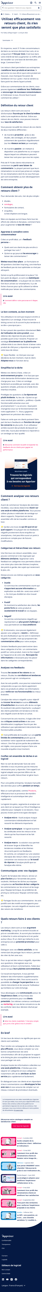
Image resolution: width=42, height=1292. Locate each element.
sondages (8, 204)
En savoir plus (18, 1110)
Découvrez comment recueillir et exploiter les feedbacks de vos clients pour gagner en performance (20, 447)
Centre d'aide (6, 1274)
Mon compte (6, 1270)
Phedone (32, 790)
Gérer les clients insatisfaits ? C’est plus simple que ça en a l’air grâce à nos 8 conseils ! (20, 1022)
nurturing (8, 1004)
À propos (5, 1256)
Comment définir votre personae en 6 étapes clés (20, 301)
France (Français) (16, 1285)
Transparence (6, 1244)
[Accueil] (1, 14)
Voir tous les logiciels (21, 1126)
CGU (3, 1248)
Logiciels (4, 1260)
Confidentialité (6, 1240)
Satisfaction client (16, 14)
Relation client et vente (8, 14)
